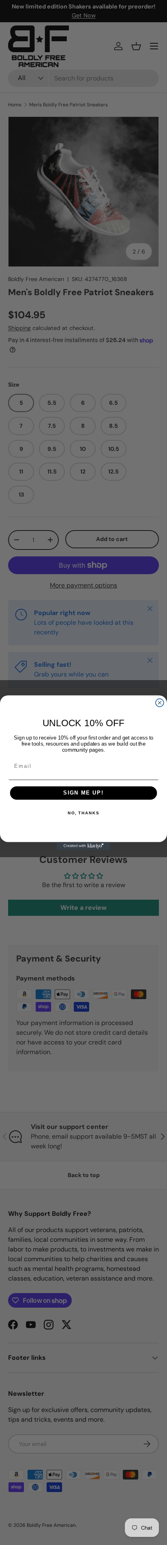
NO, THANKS (83, 813)
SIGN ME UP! (83, 793)
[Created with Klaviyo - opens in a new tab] (83, 846)
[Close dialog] (160, 703)
